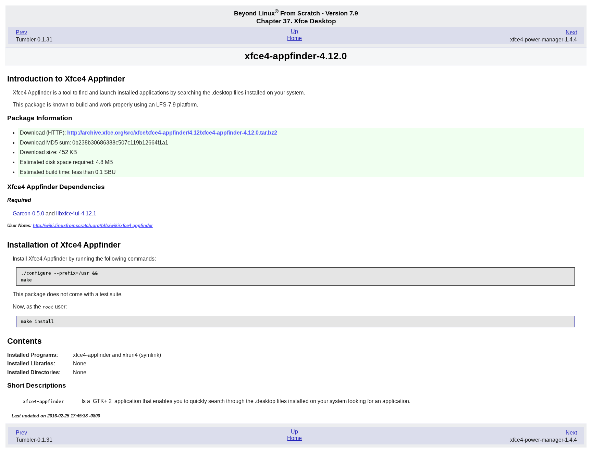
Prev (21, 32)
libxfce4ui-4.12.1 (76, 213)
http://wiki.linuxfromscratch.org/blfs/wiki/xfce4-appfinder (93, 225)
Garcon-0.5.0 (28, 213)
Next (571, 32)
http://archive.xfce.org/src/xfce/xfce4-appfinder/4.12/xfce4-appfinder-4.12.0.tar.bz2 (172, 133)
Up (294, 31)
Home (294, 38)
